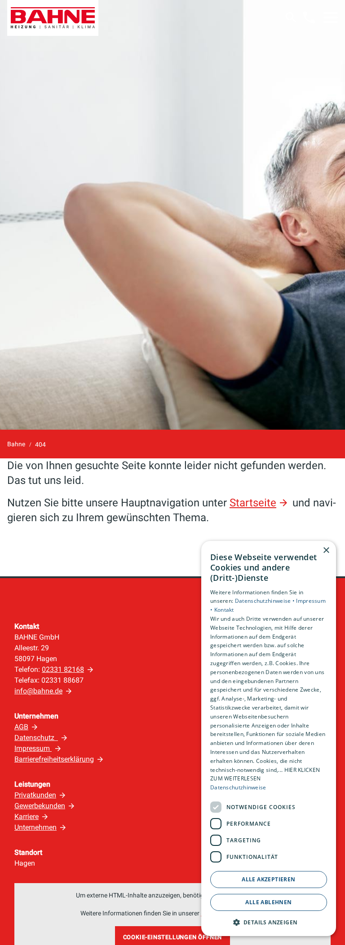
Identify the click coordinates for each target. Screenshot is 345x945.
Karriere (26, 816)
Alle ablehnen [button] (268, 902)
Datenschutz (36, 737)
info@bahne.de (38, 691)
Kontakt (224, 610)
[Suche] (291, 17)
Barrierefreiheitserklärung (54, 759)
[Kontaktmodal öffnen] (309, 17)
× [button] (326, 550)
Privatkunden (35, 795)
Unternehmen (35, 827)
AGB (21, 727)
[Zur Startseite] (52, 18)
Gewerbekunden (39, 805)
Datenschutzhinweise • (265, 601)
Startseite (253, 502)
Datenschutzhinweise (238, 787)
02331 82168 (63, 669)
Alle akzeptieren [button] (268, 879)
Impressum (33, 748)
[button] (330, 17)
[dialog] (268, 738)
